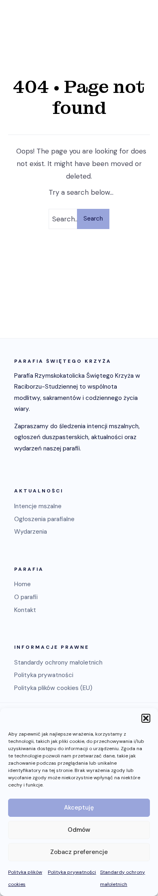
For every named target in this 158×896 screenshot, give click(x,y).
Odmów (79, 830)
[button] (146, 718)
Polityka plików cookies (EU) (53, 688)
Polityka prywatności (72, 872)
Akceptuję (79, 807)
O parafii (26, 597)
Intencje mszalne (38, 506)
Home (22, 584)
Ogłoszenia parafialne (44, 519)
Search (93, 219)
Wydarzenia (30, 532)
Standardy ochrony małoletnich (58, 662)
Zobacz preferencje (79, 852)
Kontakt (25, 610)
